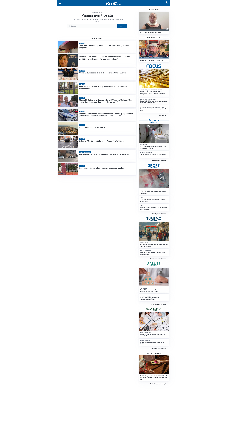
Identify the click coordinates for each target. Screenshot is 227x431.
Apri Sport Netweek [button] (159, 214)
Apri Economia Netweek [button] (157, 348)
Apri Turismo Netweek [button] (158, 259)
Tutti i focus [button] (162, 115)
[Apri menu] (60, 3)
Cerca (122, 26)
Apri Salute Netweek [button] (158, 304)
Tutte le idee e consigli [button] (158, 384)
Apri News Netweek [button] (159, 160)
